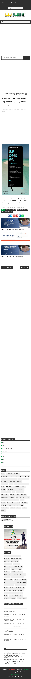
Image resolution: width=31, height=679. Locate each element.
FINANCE (20, 571)
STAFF (9, 505)
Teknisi (19, 507)
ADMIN (3, 473)
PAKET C (4, 451)
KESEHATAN (22, 574)
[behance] (27, 1)
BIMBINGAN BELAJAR (16, 558)
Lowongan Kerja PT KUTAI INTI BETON (14, 659)
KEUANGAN (7, 577)
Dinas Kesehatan (17, 566)
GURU (11, 484)
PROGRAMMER (4, 494)
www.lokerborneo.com (6, 519)
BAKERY (14, 556)
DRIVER (27, 479)
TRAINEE (13, 507)
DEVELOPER (14, 479)
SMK (3, 459)
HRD (15, 484)
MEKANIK (23, 486)
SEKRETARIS (25, 502)
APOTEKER (16, 473)
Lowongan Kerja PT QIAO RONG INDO (14, 623)
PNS (13, 492)
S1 (3, 454)
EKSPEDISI (7, 569)
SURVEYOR (15, 505)
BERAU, (9, 109)
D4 (3, 445)
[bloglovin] (18, 1)
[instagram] (3, 2)
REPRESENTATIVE (5, 500)
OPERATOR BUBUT (19, 489)
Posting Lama (24, 267)
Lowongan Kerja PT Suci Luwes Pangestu (12, 256)
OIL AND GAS (23, 579)
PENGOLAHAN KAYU (19, 587)
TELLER (22, 505)
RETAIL (6, 595)
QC (17, 497)
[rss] (24, 1)
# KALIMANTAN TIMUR (7, 211)
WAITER (24, 507)
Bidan (15, 476)
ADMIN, (5, 109)
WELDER (3, 510)
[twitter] (9, 2)
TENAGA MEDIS (5, 507)
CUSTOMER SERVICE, (16, 109)
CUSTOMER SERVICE (24, 476)
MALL (5, 579)
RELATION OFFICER (24, 497)
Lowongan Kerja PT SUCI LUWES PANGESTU (12, 229)
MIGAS (16, 579)
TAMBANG (13, 598)
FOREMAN (19, 481)
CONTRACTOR (14, 561)
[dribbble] (21, 1)
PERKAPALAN (7, 590)
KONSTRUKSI (15, 577)
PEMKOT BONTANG (9, 585)
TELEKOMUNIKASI (21, 598)
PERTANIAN (7, 593)
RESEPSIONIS (15, 500)
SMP (3, 462)
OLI (5, 582)
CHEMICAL (6, 561)
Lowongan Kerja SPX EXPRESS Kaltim (11, 243)
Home (3, 93)
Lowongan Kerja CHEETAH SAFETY (13, 627)
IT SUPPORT (25, 484)
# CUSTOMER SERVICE (22, 210)
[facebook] (6, 2)
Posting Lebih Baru (7, 267)
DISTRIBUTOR (7, 566)
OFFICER (3, 489)
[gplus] (12, 2)
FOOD (5, 574)
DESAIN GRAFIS (5, 479)
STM (3, 465)
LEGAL (21, 577)
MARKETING (16, 486)
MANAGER (8, 486)
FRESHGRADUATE (7, 448)
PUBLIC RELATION (21, 494)
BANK (19, 556)
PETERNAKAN (15, 593)
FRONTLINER (4, 484)
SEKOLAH (6, 598)
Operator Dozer (5, 492)
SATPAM (3, 502)
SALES (22, 500)
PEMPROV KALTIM (8, 587)
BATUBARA (6, 558)
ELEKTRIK (3, 481)
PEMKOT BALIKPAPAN (20, 582)
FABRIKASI (7, 571)
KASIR (2, 486)
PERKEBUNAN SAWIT (18, 590)
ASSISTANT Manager (6, 476)
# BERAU (14, 210)
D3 (3, 442)
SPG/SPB (3, 505)
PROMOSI (12, 494)
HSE (19, 484)
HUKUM (16, 574)
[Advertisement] (15, 40)
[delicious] (15, 5)
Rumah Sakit (18, 595)
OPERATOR (10, 489)
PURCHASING (4, 497)
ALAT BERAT (9, 473)
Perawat (12, 497)
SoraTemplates (11, 669)
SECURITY (17, 502)
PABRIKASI (10, 582)
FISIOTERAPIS (11, 481)
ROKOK (11, 595)
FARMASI (14, 571)
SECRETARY (10, 502)
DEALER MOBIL (8, 564)
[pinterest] (15, 2)
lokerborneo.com (15, 674)
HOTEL (10, 574)
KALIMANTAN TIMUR (10, 93)
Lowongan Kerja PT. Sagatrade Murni (14, 607)
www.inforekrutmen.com (7, 520)
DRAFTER (21, 479)
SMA (3, 456)
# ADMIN (8, 210)
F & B (19, 569)
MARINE (11, 579)
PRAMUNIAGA (19, 492)
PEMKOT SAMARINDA (20, 585)
